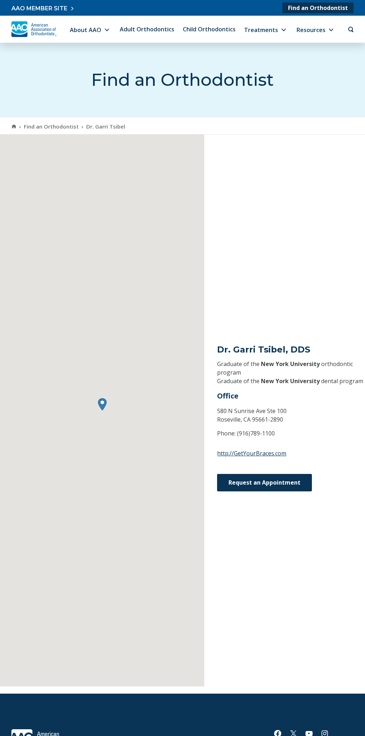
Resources (311, 30)
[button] (102, 404)
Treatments (261, 30)
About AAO (85, 30)
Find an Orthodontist (318, 8)
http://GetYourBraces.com (251, 453)
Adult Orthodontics (147, 29)
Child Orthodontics (209, 29)
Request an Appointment (264, 482)
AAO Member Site (39, 8)
